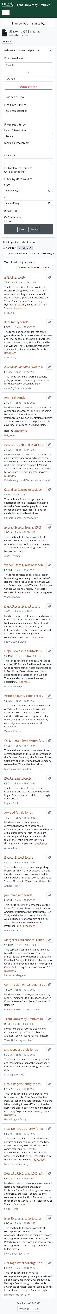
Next (35, 1309)
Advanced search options (21, 50)
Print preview (12, 242)
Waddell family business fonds (24, 565)
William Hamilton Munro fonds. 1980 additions (24, 740)
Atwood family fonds (18, 812)
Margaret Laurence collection (24, 940)
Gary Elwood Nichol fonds (22, 606)
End (6, 197)
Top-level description (15, 110)
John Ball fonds (14, 397)
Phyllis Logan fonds (17, 778)
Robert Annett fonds (18, 857)
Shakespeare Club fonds (21, 1049)
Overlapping (14, 217)
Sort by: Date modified (14, 253)
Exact (10, 221)
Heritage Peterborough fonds (24, 1263)
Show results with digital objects (35, 267)
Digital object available (16, 142)
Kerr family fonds (16, 322)
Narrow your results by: (28, 23)
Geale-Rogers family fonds (22, 1084)
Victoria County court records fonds (24, 696)
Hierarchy (30, 242)
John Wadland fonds (18, 895)
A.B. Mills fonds (14, 277)
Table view (26, 247)
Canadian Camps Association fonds (24, 489)
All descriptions (16, 171)
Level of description (15, 130)
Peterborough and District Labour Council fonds (24, 444)
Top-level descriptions (20, 168)
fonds (24, 367)
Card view (10, 247)
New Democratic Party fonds (24, 1128)
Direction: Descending (41, 253)
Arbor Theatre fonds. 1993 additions (24, 527)
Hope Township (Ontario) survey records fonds (24, 651)
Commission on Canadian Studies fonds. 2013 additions (24, 984)
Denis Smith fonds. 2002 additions (24, 1173)
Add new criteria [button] (15, 97)
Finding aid (10, 155)
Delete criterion (28, 86)
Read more (20, 308)
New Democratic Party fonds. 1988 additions (24, 1218)
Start (7, 184)
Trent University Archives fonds (24, 1019)
